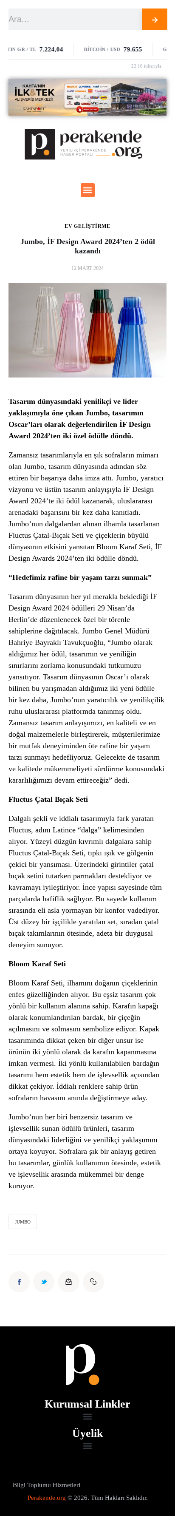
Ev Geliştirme (87, 226)
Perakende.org (47, 1497)
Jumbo (23, 1221)
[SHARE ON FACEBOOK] (19, 1281)
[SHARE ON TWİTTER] (43, 1281)
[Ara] (154, 19)
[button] (88, 190)
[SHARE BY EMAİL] (68, 1281)
